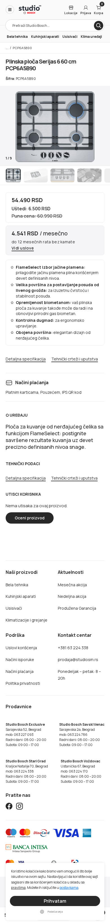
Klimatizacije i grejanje (26, 620)
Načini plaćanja (20, 671)
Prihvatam (55, 901)
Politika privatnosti (23, 683)
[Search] (98, 25)
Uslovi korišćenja (21, 647)
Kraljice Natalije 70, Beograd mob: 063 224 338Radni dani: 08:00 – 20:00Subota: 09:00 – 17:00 (27, 771)
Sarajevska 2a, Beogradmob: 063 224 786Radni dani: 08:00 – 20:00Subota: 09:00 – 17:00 (81, 734)
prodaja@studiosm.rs (78, 659)
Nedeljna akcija (72, 596)
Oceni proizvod (30, 517)
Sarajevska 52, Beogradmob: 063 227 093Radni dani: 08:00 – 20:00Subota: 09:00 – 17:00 (26, 734)
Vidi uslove (23, 248)
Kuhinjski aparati (45, 36)
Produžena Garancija (77, 608)
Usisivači (69, 36)
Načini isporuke (20, 659)
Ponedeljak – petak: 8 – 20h (79, 675)
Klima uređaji (91, 36)
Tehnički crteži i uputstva (74, 359)
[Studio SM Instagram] (19, 807)
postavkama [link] (69, 887)
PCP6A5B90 (22, 48)
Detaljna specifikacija (26, 359)
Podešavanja (55, 911)
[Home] (30, 9)
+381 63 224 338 (73, 647)
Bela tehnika (17, 36)
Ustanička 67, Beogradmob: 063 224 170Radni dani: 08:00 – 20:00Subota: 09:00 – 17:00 (81, 771)
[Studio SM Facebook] (9, 807)
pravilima (18, 887)
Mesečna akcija (72, 584)
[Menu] (10, 9)
